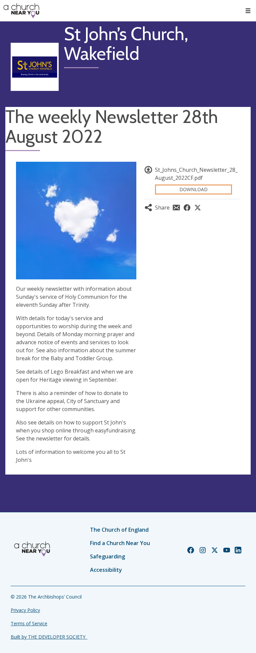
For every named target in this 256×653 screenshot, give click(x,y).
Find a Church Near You (120, 543)
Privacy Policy (25, 610)
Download (193, 189)
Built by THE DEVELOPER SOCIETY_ (49, 637)
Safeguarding (107, 556)
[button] (248, 10)
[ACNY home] (21, 10)
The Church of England (119, 529)
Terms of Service (29, 623)
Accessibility (106, 569)
